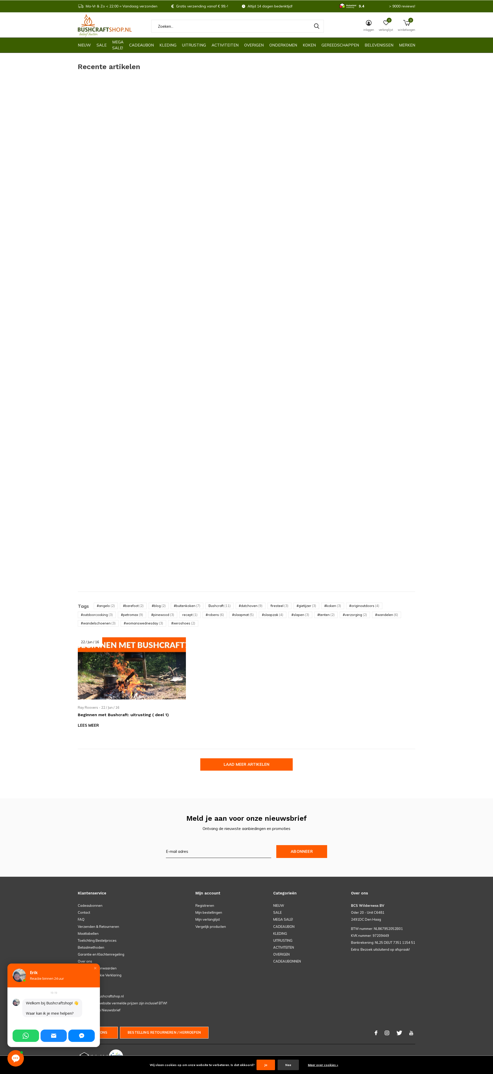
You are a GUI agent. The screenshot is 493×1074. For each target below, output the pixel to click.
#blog (159, 606)
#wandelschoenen (98, 623)
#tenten (326, 615)
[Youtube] (411, 1033)
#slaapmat (243, 615)
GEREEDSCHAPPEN (340, 45)
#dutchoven (250, 606)
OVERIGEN (254, 45)
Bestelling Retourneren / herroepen (164, 1032)
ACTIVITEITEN (225, 45)
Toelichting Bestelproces (97, 940)
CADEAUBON (141, 45)
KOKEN (309, 45)
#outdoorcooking (97, 615)
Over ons (85, 961)
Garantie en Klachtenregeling (101, 954)
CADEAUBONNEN (287, 961)
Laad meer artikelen (247, 764)
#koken (332, 606)
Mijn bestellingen (208, 912)
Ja (265, 1065)
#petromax (132, 615)
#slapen (300, 615)
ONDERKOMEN (283, 45)
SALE (102, 45)
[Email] (54, 1036)
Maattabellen (88, 933)
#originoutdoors (364, 606)
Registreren (204, 905)
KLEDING (167, 45)
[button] (95, 968)
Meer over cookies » (323, 1065)
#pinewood (162, 615)
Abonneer (302, 851)
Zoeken (316, 26)
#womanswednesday (143, 623)
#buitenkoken (187, 606)
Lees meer (88, 725)
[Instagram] (387, 1033)
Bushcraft (219, 606)
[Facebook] (376, 1033)
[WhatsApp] (26, 1036)
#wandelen (386, 615)
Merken (407, 45)
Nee (288, 1065)
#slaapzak (272, 615)
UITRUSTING (194, 45)
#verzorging (355, 615)
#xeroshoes (183, 623)
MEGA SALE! (118, 45)
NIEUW (84, 45)
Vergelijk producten (210, 926)
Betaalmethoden (91, 947)
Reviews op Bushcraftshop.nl (101, 996)
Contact (84, 912)
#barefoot (133, 606)
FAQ (81, 919)
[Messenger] (81, 1036)
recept (189, 615)
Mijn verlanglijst (207, 919)
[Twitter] (399, 1033)
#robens (215, 615)
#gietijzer (306, 606)
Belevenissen (379, 45)
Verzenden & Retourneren (98, 926)
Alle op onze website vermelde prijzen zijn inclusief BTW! (122, 1003)
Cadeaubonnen (90, 905)
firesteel (279, 606)
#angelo (106, 606)
